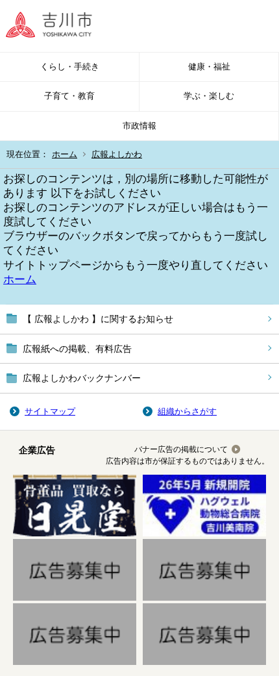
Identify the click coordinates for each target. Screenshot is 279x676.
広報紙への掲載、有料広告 (77, 349)
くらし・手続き (69, 66)
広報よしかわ (116, 154)
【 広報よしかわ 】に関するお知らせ (98, 319)
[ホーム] (58, 25)
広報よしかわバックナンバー (82, 378)
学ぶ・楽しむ (209, 96)
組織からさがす (187, 411)
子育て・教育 (69, 96)
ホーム (64, 154)
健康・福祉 (209, 66)
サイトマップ (50, 411)
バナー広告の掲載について (181, 449)
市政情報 (139, 126)
